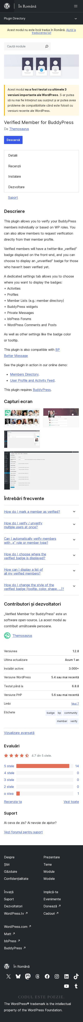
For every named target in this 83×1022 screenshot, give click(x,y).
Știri (6, 864)
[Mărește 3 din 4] (34, 436)
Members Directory (24, 374)
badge (51, 712)
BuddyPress (42, 390)
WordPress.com (17, 927)
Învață (8, 892)
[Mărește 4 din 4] (74, 457)
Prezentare (52, 857)
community (70, 712)
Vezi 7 (75, 703)
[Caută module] (47, 46)
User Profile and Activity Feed (32, 380)
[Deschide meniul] (76, 6)
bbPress (12, 941)
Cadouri (51, 913)
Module (49, 871)
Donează (52, 906)
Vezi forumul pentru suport (23, 832)
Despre (9, 857)
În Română (21, 966)
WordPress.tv (16, 913)
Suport (13, 197)
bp (59, 712)
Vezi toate (71, 802)
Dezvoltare (16, 187)
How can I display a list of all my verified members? (23, 571)
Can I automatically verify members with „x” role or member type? (30, 540)
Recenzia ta (13, 802)
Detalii (12, 155)
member (62, 721)
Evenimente (52, 899)
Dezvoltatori (13, 906)
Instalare (14, 176)
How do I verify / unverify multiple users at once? (23, 525)
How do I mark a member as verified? (32, 512)
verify (74, 721)
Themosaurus (19, 129)
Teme (48, 864)
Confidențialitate (16, 879)
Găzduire (10, 871)
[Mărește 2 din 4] (74, 414)
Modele (49, 879)
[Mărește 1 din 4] (34, 414)
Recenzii (14, 166)
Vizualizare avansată (19, 733)
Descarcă (13, 140)
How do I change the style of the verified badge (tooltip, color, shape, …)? (34, 587)
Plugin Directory (14, 18)
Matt (9, 934)
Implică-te (51, 892)
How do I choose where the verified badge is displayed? (25, 556)
